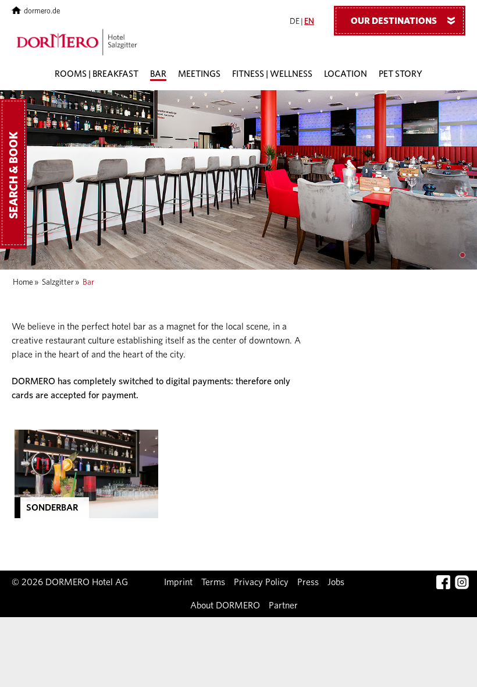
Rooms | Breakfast (96, 74)
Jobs (336, 582)
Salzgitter (58, 282)
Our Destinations (405, 21)
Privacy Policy (261, 582)
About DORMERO (225, 605)
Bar (158, 74)
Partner (283, 605)
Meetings (199, 74)
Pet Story (400, 74)
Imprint (178, 582)
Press (308, 582)
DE (295, 21)
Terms (213, 582)
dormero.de (42, 11)
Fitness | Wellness (272, 74)
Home (23, 282)
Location (345, 74)
